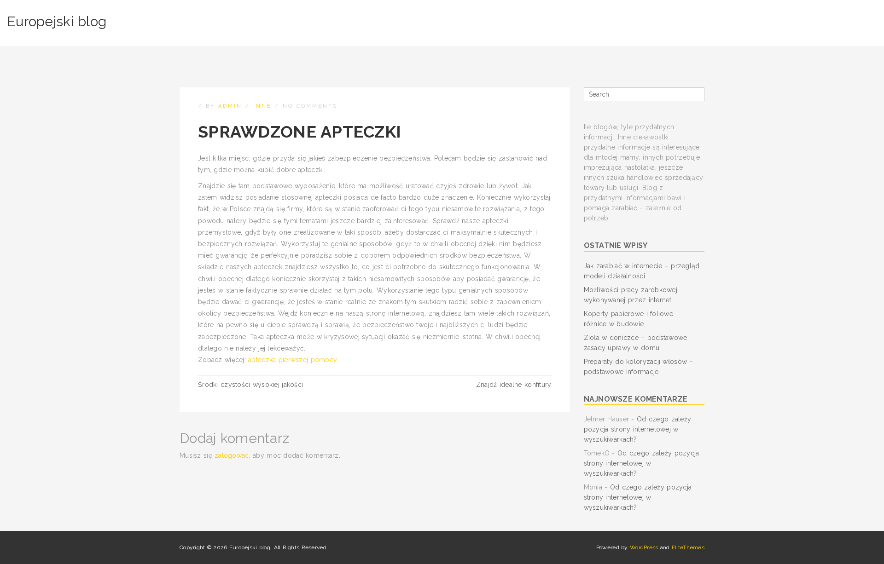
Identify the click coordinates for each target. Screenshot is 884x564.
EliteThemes (688, 547)
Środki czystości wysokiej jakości (250, 384)
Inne (262, 106)
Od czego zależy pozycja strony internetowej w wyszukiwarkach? (638, 429)
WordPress (644, 547)
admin (230, 106)
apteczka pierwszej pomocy (292, 359)
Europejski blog (56, 21)
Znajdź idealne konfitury (514, 384)
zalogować (232, 455)
